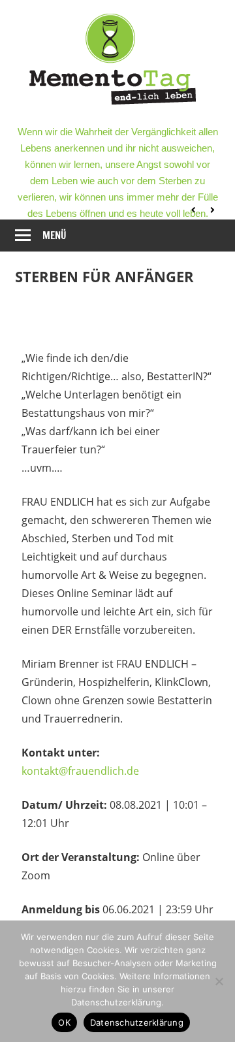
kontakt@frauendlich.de (80, 771)
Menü (54, 235)
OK (64, 1022)
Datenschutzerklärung (136, 1022)
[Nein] (218, 981)
